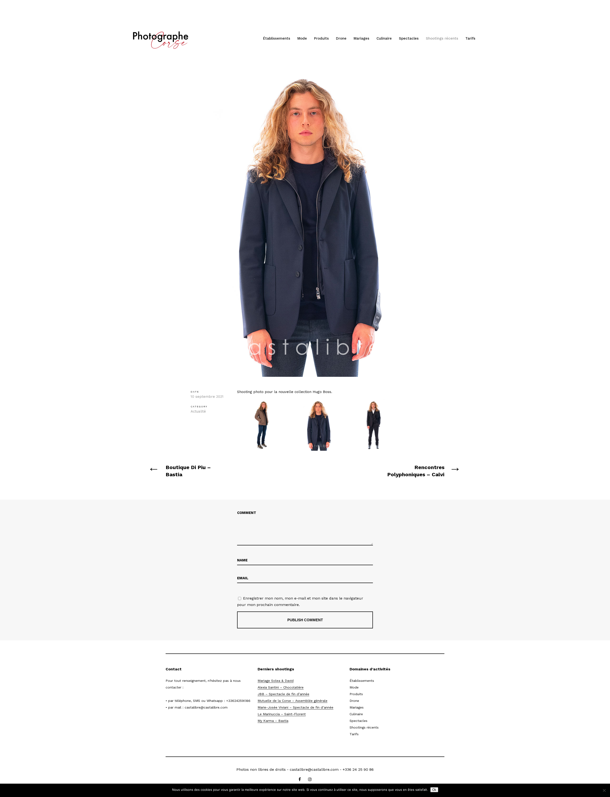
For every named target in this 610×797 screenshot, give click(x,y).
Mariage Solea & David (276, 681)
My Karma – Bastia (273, 721)
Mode (302, 38)
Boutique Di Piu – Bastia (188, 470)
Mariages (361, 38)
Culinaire (384, 38)
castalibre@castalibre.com (206, 707)
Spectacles (409, 38)
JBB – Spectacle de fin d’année (283, 694)
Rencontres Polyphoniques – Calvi (415, 470)
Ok (434, 790)
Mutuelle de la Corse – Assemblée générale (292, 701)
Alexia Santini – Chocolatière (281, 687)
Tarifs (470, 38)
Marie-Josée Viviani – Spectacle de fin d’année (295, 707)
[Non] (604, 790)
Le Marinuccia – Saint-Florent (282, 714)
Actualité (198, 411)
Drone (341, 38)
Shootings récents (442, 38)
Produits (321, 38)
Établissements (276, 38)
